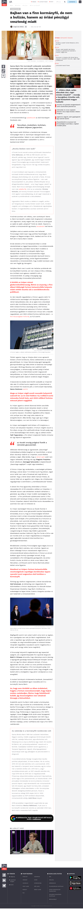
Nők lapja (37, 886)
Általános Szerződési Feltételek (55, 895)
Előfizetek (72, 1)
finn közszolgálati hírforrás (19, 316)
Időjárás (34, 1)
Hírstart (25, 879)
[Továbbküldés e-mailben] (3, 71)
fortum (18, 5)
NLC (24, 892)
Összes (70, 38)
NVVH (51, 1)
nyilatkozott (31, 117)
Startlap (25, 876)
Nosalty (25, 889)
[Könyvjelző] (3, 76)
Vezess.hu (25, 883)
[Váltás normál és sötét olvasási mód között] (65, 2)
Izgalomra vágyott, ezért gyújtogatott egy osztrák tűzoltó (68, 117)
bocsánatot (41, 226)
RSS (50, 876)
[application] (31, 842)
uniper (26, 5)
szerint (25, 389)
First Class (26, 886)
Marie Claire (37, 889)
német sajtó (40, 457)
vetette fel (22, 189)
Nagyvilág (15, 9)
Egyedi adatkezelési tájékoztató (54, 890)
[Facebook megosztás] (3, 66)
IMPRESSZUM (52, 883)
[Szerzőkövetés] (26, 26)
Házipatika (37, 876)
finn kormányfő (35, 5)
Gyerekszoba (37, 883)
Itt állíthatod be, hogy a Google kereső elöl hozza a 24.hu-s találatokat (34, 818)
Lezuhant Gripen (43, 1)
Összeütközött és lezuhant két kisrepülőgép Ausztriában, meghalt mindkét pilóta (68, 123)
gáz (12, 5)
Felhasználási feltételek (56, 886)
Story (35, 879)
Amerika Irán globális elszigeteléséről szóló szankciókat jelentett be (68, 105)
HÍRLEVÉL (51, 879)
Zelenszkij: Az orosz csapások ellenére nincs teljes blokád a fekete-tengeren (68, 111)
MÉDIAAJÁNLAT (53, 899)
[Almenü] (11, 2)
